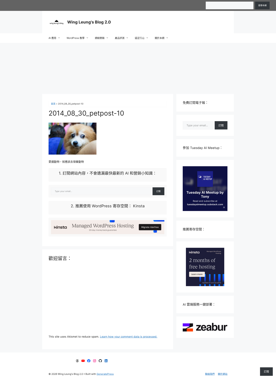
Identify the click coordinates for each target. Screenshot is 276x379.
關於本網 (159, 37)
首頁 (53, 103)
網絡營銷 (99, 37)
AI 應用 (52, 37)
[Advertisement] (138, 66)
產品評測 (119, 37)
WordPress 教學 (75, 37)
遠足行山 (139, 37)
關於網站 (222, 373)
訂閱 (158, 191)
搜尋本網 (262, 5)
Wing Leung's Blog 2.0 (89, 22)
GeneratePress (105, 373)
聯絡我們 (210, 373)
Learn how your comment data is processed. (128, 336)
